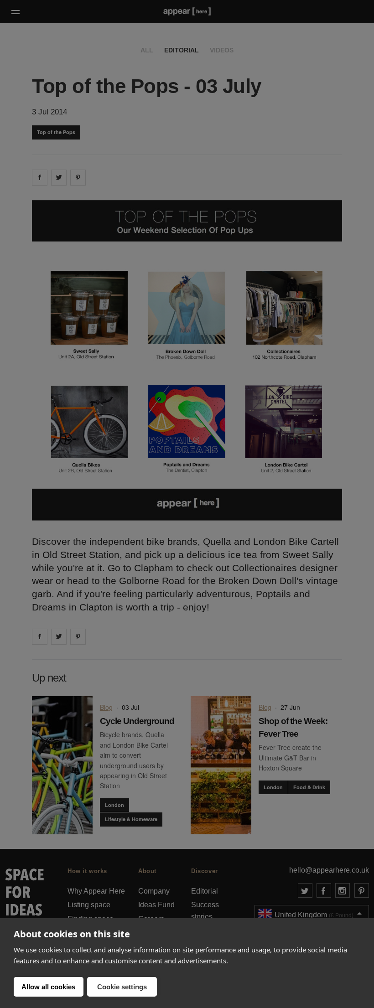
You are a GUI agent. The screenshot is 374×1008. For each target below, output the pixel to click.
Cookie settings (122, 987)
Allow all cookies (48, 987)
